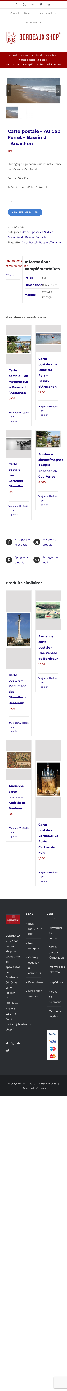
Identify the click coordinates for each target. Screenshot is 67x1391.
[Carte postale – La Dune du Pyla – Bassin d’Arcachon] (48, 338)
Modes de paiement (54, 997)
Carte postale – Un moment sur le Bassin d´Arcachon (18, 381)
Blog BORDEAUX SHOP (33, 929)
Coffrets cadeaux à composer (33, 965)
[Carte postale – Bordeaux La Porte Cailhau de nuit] (48, 779)
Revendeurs (33, 982)
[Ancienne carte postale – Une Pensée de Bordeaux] (48, 610)
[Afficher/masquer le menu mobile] (59, 46)
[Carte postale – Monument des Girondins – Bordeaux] (18, 630)
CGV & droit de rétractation (54, 952)
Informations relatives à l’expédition (54, 974)
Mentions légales (54, 1013)
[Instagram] (7, 1050)
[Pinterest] (18, 1043)
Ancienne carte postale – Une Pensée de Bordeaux (48, 647)
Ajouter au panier (25, 212)
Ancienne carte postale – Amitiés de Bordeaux (17, 797)
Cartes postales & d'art (38, 232)
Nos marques (33, 945)
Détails (25, 412)
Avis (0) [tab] (10, 275)
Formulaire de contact (54, 933)
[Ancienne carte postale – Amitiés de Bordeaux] (18, 759)
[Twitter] (12, 1043)
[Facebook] (7, 1043)
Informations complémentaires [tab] (13, 263)
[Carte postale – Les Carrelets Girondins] (18, 444)
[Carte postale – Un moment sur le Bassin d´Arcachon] (18, 344)
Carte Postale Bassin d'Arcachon (42, 242)
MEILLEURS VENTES (33, 994)
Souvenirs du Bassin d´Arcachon (28, 237)
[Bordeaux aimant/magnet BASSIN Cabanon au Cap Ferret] (48, 439)
